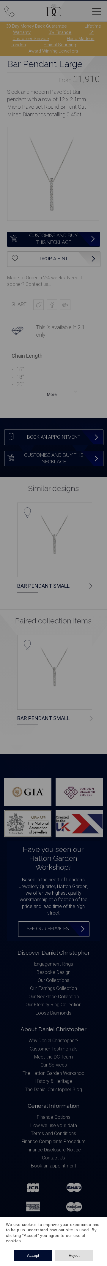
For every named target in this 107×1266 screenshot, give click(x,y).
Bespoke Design (53, 972)
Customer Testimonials (54, 1049)
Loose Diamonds (53, 1013)
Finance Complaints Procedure (53, 1141)
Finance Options (53, 1117)
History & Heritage (53, 1081)
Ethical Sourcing (60, 44)
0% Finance (59, 32)
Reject (74, 1255)
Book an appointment (53, 1166)
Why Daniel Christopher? (53, 1040)
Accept (33, 1255)
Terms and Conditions (53, 1133)
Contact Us (53, 1158)
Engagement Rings (53, 964)
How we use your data (53, 1125)
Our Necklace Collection (54, 996)
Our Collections (53, 980)
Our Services (53, 1065)
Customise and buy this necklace (53, 239)
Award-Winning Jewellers (53, 51)
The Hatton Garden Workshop (53, 1073)
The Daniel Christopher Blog (53, 1089)
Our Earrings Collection (53, 988)
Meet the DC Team (53, 1057)
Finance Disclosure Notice (53, 1150)
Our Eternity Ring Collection (53, 1004)
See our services (48, 928)
